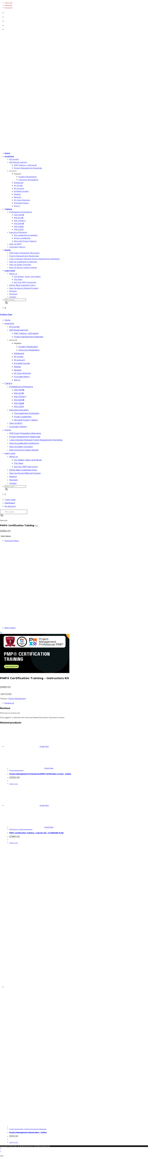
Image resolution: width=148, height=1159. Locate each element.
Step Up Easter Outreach (21, 447)
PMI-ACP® (19, 393)
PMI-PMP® (19, 390)
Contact (13, 483)
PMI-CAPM (19, 406)
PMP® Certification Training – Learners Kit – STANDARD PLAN (36, 833)
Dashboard (8, 5)
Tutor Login (8, 2)
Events (8, 430)
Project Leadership (22, 417)
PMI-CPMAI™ (20, 397)
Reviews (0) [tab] (9, 703)
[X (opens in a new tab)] (5, 12)
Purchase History (22, 377)
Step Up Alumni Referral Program (25, 473)
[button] (1, 632)
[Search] (6, 302)
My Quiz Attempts (22, 373)
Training (8, 383)
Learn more (10, 453)
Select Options (6, 536)
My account (8, 7)
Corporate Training (18, 427)
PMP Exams (13, 829)
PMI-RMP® (19, 400)
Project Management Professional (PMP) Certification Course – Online (40, 774)
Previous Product (12, 541)
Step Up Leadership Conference (24, 443)
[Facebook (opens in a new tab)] (5, 16)
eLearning (9, 323)
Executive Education (19, 410)
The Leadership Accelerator (26, 413)
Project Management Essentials (28, 337)
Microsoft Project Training (26, 420)
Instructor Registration (29, 350)
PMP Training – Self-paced (26, 333)
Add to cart (13, 784)
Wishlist (17, 367)
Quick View (44, 746)
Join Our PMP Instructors (26, 467)
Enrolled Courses (22, 363)
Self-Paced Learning (18, 330)
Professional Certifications (21, 387)
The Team (18, 463)
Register (18, 343)
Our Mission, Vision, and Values (28, 460)
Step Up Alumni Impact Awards (23, 450)
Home (7, 320)
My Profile (18, 357)
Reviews (17, 370)
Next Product (10, 628)
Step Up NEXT (16, 423)
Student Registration (28, 347)
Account (13, 340)
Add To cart (6, 694)
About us (13, 456)
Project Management (17, 699)
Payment (13, 480)
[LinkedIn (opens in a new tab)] (5, 25)
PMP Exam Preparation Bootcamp (25, 433)
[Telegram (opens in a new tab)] (5, 29)
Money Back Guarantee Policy (23, 470)
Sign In (17, 380)
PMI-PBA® (19, 403)
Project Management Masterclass (24, 437)
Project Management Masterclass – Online (28, 1132)
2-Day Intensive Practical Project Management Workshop (35, 440)
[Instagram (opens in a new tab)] (5, 21)
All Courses (14, 327)
